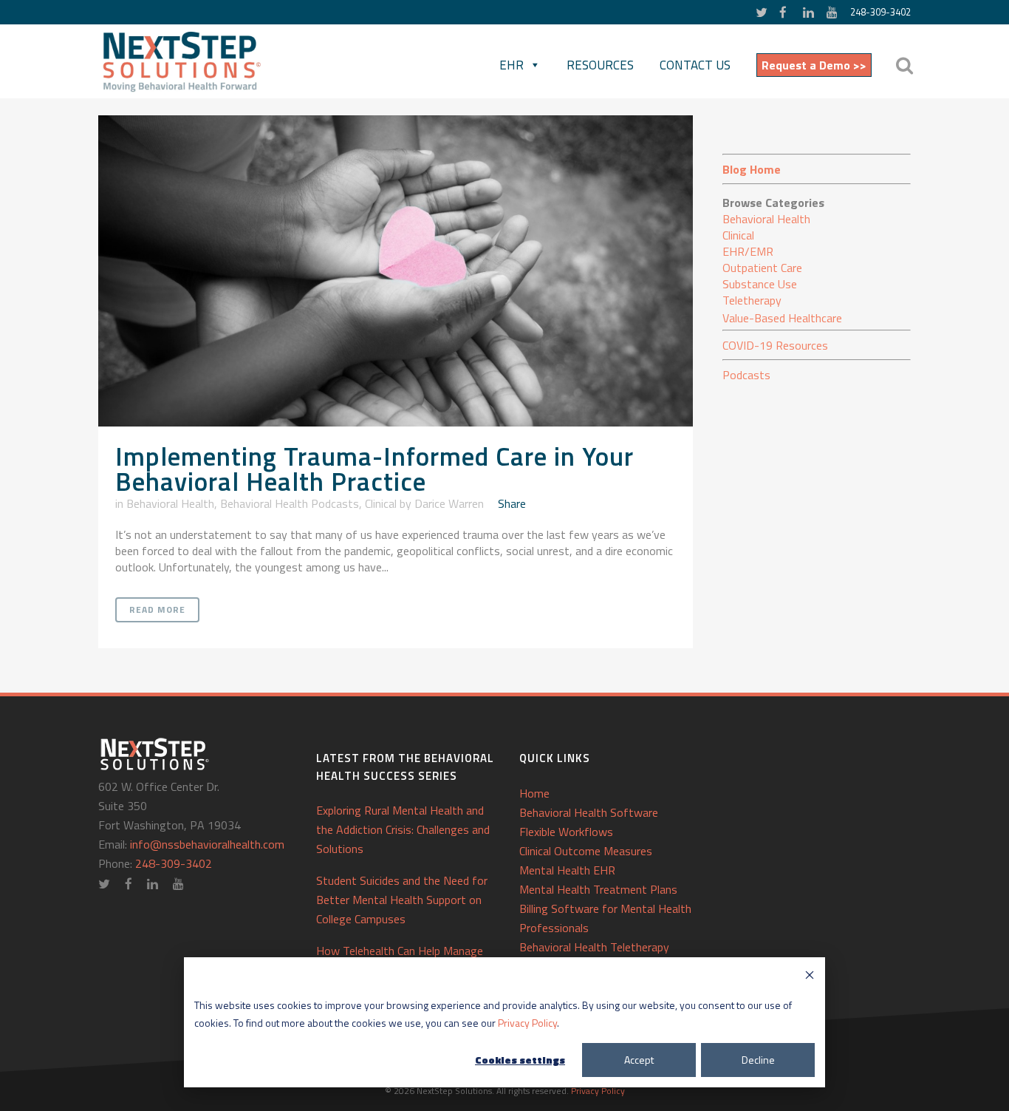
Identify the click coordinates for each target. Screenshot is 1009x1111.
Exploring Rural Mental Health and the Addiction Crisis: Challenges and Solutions (403, 829)
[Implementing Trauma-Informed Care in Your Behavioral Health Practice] (395, 271)
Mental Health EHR (567, 870)
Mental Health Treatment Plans (598, 889)
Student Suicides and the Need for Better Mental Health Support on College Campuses (402, 900)
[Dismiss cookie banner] (809, 977)
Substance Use (759, 284)
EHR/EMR (747, 251)
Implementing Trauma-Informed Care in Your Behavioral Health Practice (374, 468)
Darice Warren (449, 503)
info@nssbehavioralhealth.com (207, 844)
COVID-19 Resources (775, 345)
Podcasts (746, 375)
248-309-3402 (880, 11)
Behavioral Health (170, 503)
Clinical (381, 503)
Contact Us (695, 65)
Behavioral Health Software (588, 812)
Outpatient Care (762, 267)
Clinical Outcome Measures (585, 851)
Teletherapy (751, 300)
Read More (157, 609)
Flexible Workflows (566, 831)
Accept (639, 1059)
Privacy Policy (527, 1022)
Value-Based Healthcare (782, 318)
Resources (600, 65)
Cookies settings (520, 1059)
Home (534, 793)
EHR (511, 65)
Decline (758, 1059)
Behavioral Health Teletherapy (594, 947)
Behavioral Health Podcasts (289, 503)
